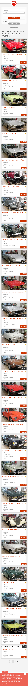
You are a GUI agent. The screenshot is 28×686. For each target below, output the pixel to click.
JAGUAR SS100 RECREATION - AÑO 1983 (14, 239)
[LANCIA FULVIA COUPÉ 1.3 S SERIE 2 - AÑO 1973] (14, 283)
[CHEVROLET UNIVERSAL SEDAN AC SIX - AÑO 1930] (14, 178)
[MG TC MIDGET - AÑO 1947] (14, 72)
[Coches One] (14, 4)
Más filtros (14, 23)
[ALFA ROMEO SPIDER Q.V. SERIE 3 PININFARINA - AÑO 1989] (14, 257)
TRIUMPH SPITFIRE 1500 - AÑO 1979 (12, 371)
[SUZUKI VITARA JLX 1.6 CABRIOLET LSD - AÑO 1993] (14, 442)
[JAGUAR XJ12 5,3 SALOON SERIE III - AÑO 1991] (14, 600)
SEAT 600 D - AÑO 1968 (8, 345)
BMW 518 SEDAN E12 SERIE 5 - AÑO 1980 (14, 160)
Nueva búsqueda (14, 17)
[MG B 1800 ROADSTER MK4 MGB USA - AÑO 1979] (14, 389)
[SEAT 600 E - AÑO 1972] (14, 574)
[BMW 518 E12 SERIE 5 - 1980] (14, 647)
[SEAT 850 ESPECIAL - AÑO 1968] (14, 547)
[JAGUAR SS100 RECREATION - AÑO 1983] (14, 231)
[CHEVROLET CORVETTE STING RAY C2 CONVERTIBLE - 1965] (14, 46)
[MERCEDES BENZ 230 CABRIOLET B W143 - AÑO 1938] (14, 521)
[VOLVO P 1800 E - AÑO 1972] (14, 125)
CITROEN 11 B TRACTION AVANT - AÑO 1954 (15, 213)
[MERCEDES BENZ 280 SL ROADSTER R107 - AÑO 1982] (14, 468)
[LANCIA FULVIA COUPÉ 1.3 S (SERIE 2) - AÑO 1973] (14, 494)
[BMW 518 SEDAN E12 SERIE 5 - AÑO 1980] (14, 151)
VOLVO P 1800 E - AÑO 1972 (10, 134)
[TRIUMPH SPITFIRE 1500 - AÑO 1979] (14, 363)
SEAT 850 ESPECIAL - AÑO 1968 (11, 556)
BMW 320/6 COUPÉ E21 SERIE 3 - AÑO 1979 (14, 635)
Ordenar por (13, 27)
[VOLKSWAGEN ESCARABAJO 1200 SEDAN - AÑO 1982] (14, 415)
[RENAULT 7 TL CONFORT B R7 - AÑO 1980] (14, 99)
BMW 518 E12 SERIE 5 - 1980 (10, 649)
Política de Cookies (16, 681)
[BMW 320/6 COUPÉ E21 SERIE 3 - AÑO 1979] (14, 627)
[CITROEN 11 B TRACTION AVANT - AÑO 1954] (14, 204)
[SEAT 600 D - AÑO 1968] (14, 336)
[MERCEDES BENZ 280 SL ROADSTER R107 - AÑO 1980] (14, 310)
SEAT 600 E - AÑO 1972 (8, 582)
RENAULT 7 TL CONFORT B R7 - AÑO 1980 (14, 107)
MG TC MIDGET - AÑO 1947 (9, 81)
